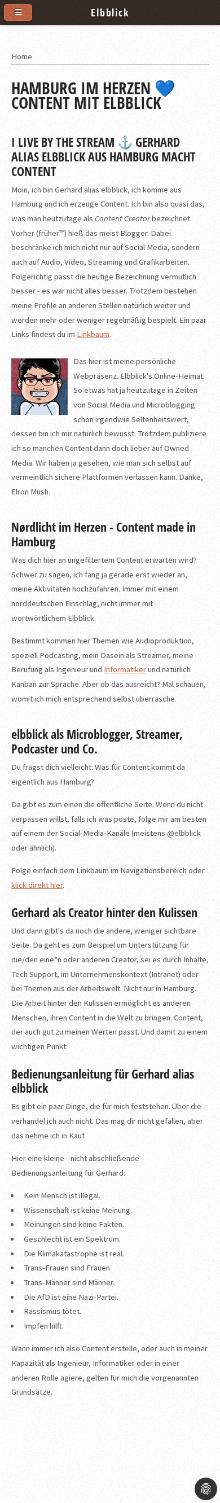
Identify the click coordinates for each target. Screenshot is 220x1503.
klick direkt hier (37, 885)
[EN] (207, 56)
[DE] (202, 56)
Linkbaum (93, 334)
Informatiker (125, 669)
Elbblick (110, 12)
